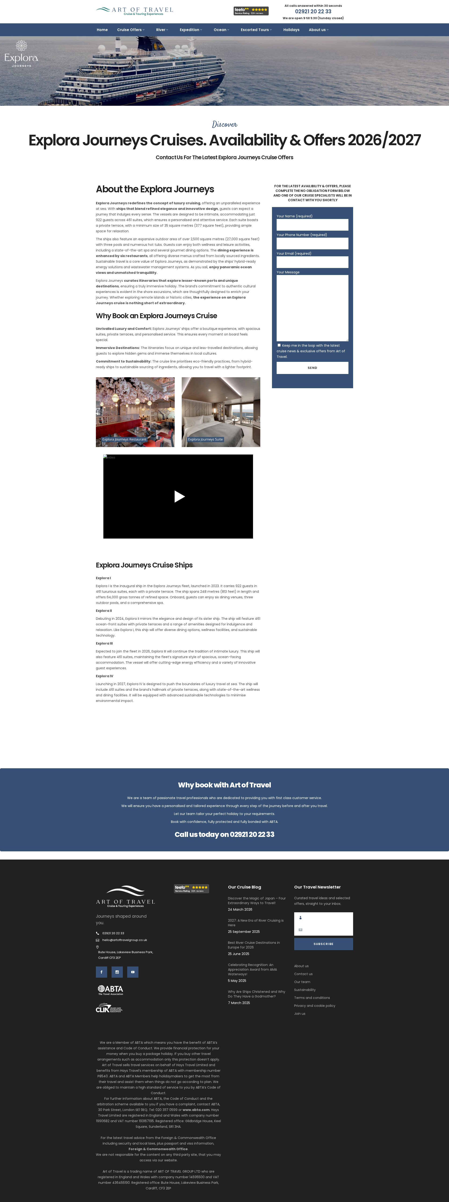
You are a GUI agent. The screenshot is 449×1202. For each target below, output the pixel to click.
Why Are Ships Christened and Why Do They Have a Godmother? (256, 994)
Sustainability (305, 989)
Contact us (303, 974)
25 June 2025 (238, 954)
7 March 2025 (239, 1003)
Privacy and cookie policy (314, 1005)
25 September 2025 (244, 931)
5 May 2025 (237, 980)
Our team (302, 982)
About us (301, 966)
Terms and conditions (312, 997)
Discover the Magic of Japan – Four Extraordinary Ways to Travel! (257, 900)
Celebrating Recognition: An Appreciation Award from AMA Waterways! (252, 969)
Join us (299, 1013)
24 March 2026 (240, 909)
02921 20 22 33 (252, 834)
